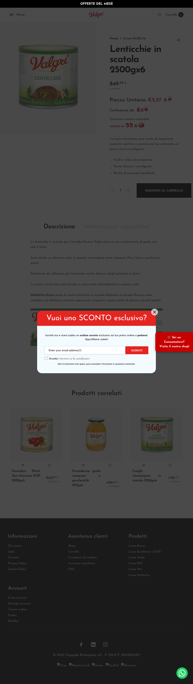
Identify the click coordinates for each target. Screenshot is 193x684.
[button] (182, 673)
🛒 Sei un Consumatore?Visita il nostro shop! (174, 342)
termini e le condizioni (75, 358)
